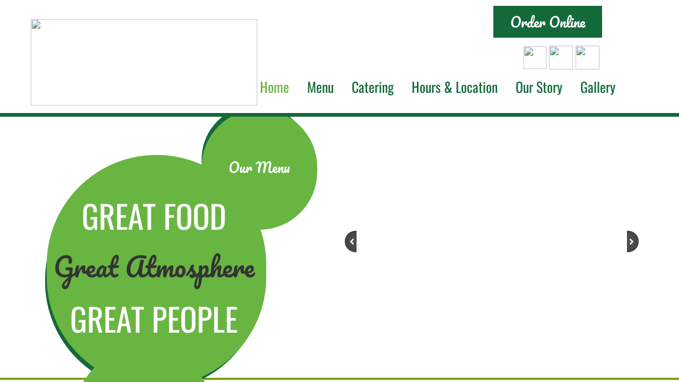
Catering (373, 86)
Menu (320, 86)
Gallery (597, 86)
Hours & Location (455, 86)
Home (274, 86)
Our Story (539, 86)
